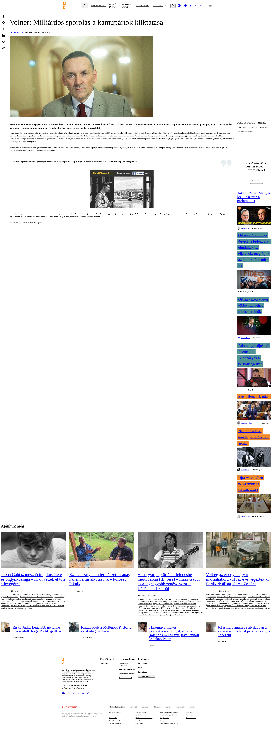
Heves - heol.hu (139, 723)
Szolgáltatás (180, 707)
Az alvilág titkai (212, 591)
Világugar (142, 5)
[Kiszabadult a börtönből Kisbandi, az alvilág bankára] (74, 627)
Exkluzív (153, 645)
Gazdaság (145, 707)
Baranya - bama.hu (113, 715)
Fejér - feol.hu (138, 715)
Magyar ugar (126, 5)
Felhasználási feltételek (127, 673)
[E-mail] (3, 41)
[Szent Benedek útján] (254, 410)
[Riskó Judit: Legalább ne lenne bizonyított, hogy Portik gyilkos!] (5, 627)
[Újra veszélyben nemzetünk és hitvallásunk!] (254, 504)
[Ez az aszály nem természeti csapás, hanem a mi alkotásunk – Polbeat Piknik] (102, 550)
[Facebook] (190, 5)
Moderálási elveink (125, 678)
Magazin (157, 707)
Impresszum (104, 663)
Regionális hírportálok (117, 707)
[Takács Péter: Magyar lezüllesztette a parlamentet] (254, 215)
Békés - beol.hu (113, 718)
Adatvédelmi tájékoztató (123, 664)
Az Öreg (254, 228)
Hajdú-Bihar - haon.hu (140, 721)
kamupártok (253, 127)
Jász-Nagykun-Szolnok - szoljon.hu (169, 712)
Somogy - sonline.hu (165, 721)
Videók (140, 668)
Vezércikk (257, 423)
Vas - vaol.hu (189, 715)
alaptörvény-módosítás (245, 131)
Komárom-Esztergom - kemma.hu (169, 715)
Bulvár (168, 707)
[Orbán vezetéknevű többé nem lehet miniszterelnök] (254, 325)
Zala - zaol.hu (189, 721)
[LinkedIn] (3, 35)
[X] (195, 5)
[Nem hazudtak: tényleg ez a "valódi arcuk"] (254, 457)
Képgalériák (142, 672)
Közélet (133, 707)
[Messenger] (3, 22)
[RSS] (200, 5)
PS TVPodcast (143, 663)
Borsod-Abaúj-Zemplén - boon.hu (117, 721)
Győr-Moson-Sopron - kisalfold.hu (143, 718)
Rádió (192, 707)
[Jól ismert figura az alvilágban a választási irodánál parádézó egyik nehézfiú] (211, 627)
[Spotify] (83, 693)
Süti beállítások (144, 676)
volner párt (263, 127)
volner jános (242, 127)
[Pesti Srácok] (70, 5)
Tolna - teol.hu (189, 712)
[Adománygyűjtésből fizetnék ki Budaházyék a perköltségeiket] (254, 378)
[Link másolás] (3, 48)
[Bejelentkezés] (179, 5)
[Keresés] (173, 6)
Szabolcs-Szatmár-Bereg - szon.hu (169, 723)
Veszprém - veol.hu (191, 718)
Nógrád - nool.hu (164, 718)
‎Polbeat (72, 591)
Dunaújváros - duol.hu (140, 712)
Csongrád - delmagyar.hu (115, 723)
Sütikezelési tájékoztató (127, 669)
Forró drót (112, 5)
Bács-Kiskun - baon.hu (114, 712)
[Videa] (185, 5)
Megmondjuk (98, 5)
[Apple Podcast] (88, 693)
